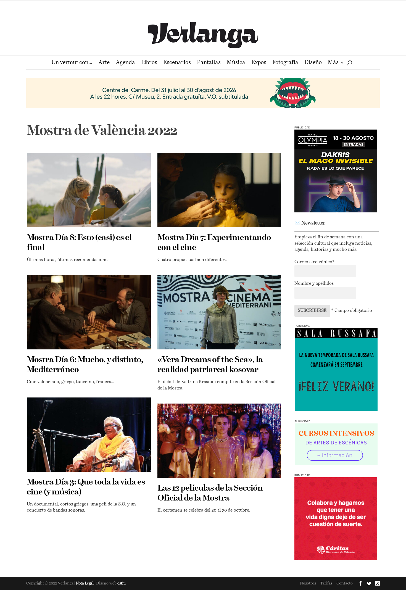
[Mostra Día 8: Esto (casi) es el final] (89, 190)
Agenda (125, 63)
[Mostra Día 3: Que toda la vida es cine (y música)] (89, 434)
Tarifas (326, 583)
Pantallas (209, 63)
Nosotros (308, 583)
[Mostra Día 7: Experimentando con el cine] (219, 190)
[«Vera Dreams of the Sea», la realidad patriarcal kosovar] (219, 312)
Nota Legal (85, 583)
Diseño (313, 63)
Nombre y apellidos (314, 283)
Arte (104, 63)
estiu (121, 583)
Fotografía (285, 63)
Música (236, 63)
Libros (149, 63)
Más (333, 63)
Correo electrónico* (314, 262)
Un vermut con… (71, 63)
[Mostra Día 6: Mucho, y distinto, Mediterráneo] (89, 312)
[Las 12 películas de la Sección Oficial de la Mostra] (219, 441)
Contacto (344, 583)
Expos (258, 63)
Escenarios (177, 63)
